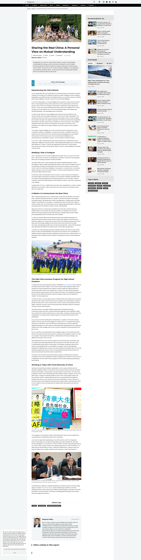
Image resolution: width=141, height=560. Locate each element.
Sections (83, 5)
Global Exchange (37, 55)
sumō (105, 188)
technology (42, 505)
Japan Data (43, 5)
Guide (58, 5)
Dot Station (69, 284)
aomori (99, 185)
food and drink (93, 190)
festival (105, 183)
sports (99, 188)
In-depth (34, 5)
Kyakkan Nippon (48, 487)
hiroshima (107, 185)
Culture (52, 55)
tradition (98, 183)
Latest (27, 5)
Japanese (75, 5)
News (51, 5)
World (46, 55)
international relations (54, 505)
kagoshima (92, 188)
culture (91, 183)
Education (59, 55)
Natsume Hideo (39, 57)
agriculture (92, 185)
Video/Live (66, 5)
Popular (91, 5)
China (34, 505)
